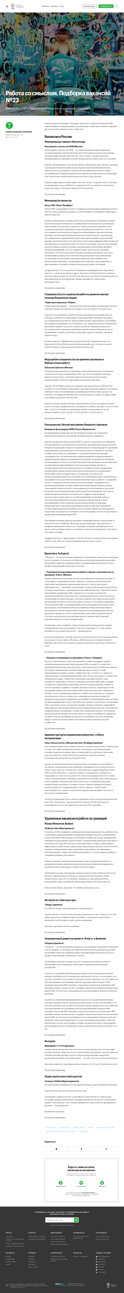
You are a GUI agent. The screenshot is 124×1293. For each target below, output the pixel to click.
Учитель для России (105, 1127)
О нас (62, 6)
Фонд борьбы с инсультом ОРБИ (59, 146)
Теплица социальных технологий (19, 131)
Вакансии (31, 1261)
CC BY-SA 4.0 (21, 1287)
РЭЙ (91, 1127)
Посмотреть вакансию (55, 194)
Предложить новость (58, 1256)
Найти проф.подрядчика (59, 1244)
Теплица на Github (102, 1239)
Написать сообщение (80, 1256)
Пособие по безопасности (15, 1246)
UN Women (49, 828)
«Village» (48, 904)
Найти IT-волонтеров (58, 1242)
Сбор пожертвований (58, 1239)
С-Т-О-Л (60, 1045)
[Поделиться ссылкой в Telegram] (106, 1149)
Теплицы (74, 123)
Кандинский (10, 1259)
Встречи (54, 6)
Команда (31, 1259)
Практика (45, 6)
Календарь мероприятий (36, 1239)
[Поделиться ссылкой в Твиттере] (56, 1149)
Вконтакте (101, 1264)
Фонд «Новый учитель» (55, 742)
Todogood (63, 553)
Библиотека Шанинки (54, 367)
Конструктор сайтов (58, 1236)
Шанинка (84, 1131)
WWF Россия (79, 1127)
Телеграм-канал (103, 1256)
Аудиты (8, 1256)
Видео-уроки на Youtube (36, 1236)
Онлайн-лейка (11, 1261)
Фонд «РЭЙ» (50, 205)
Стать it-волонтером (103, 1236)
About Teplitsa (33, 1267)
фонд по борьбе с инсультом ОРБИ (61, 1131)
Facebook (101, 1259)
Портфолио (32, 1264)
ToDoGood (65, 1127)
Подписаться (106, 6)
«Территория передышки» (56, 302)
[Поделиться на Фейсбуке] (81, 1149)
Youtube (101, 1267)
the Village (51, 1127)
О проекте (31, 1256)
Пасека (8, 1264)
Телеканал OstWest (53, 1081)
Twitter (101, 1269)
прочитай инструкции (87, 1192)
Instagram (101, 1261)
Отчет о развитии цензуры (15, 1243)
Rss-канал (102, 1272)
